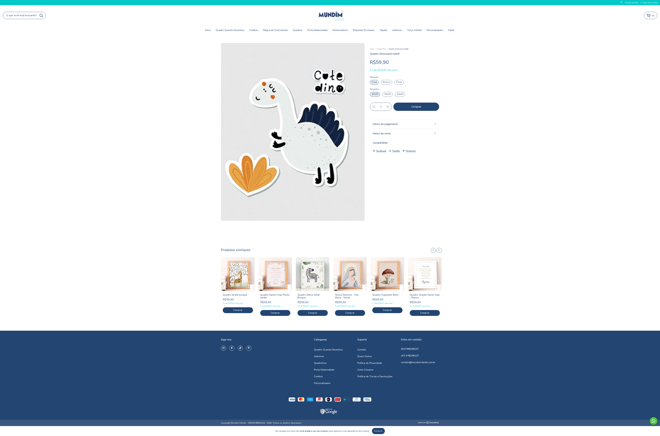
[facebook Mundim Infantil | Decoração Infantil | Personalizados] (231, 348)
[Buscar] (41, 15)
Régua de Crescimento (275, 30)
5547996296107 (410, 349)
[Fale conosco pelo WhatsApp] (653, 421)
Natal (451, 30)
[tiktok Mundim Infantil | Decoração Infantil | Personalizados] (240, 348)
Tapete (383, 30)
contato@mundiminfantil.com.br (418, 362)
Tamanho (374, 89)
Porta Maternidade (317, 30)
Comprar (238, 310)
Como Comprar (365, 369)
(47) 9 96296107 (410, 355)
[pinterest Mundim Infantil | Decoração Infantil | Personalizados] (248, 348)
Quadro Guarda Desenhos (230, 30)
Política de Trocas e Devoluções (374, 376)
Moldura (374, 77)
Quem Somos (364, 356)
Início (208, 30)
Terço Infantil (414, 30)
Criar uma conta (649, 2)
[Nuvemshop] (428, 423)
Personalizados (435, 30)
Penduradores (340, 30)
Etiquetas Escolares (364, 30)
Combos (253, 30)
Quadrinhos (381, 49)
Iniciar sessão (631, 2)
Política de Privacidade (369, 363)
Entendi (378, 431)
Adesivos (397, 30)
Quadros (297, 30)
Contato (361, 349)
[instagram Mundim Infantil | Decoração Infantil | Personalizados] (223, 348)
